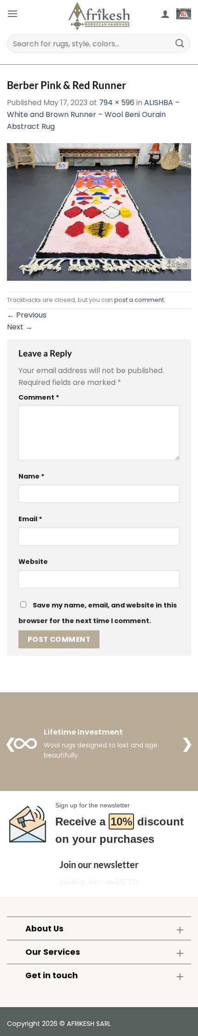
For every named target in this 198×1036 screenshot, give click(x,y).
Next (20, 327)
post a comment (139, 300)
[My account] (165, 14)
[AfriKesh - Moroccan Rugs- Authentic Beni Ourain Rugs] (99, 16)
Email (30, 519)
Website (33, 561)
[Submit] (180, 43)
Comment (38, 397)
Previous (27, 315)
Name (31, 476)
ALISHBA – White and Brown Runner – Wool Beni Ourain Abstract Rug (93, 114)
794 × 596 (116, 102)
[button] (12, 13)
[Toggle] (180, 929)
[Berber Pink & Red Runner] (99, 211)
